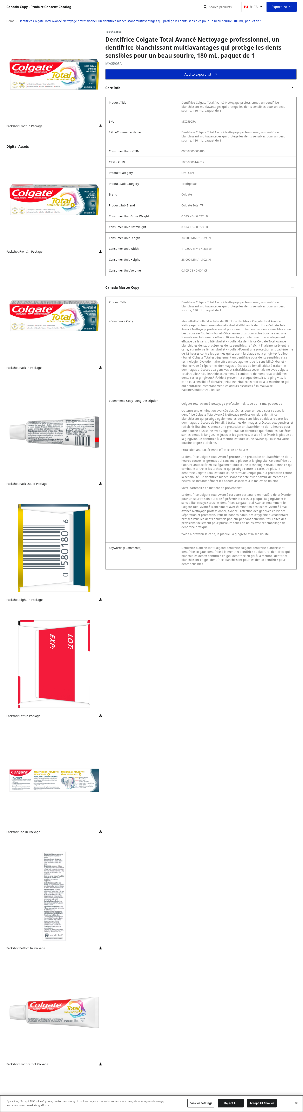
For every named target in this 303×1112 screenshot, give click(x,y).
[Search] (205, 7)
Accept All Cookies (261, 1103)
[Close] (296, 1102)
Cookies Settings (201, 1103)
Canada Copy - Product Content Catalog (38, 7)
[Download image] (100, 126)
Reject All (230, 1103)
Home (10, 21)
